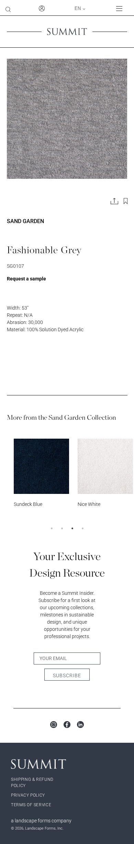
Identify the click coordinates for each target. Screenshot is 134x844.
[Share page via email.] (114, 201)
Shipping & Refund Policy (32, 782)
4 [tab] (82, 528)
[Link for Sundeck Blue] (41, 466)
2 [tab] (61, 528)
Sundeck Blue (28, 504)
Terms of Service (31, 804)
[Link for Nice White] (105, 466)
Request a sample (26, 278)
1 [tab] (51, 528)
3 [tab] (72, 528)
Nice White (89, 504)
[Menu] (122, 8)
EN (78, 8)
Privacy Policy (28, 795)
